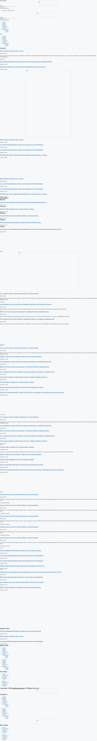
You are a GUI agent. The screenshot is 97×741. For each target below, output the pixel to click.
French (6, 31)
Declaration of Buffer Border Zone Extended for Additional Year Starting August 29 (22, 67)
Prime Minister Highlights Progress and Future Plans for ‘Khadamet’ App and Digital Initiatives (26, 61)
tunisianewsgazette (18, 688)
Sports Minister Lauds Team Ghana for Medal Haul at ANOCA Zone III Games (21, 582)
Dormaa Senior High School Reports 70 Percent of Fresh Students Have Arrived (21, 387)
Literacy (4, 25)
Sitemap (4, 678)
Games (4, 28)
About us (4, 676)
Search (1, 6)
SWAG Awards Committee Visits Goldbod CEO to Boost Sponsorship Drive (20, 587)
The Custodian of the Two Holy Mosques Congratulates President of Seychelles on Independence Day (27, 319)
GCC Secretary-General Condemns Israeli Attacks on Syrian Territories (19, 293)
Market (4, 23)
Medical (4, 24)
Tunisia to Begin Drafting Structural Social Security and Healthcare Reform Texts (22, 566)
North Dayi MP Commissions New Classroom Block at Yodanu (17, 209)
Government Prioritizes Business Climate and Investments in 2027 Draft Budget (21, 144)
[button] (48, 5)
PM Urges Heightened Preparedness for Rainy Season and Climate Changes (20, 222)
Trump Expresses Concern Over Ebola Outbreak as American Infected (19, 215)
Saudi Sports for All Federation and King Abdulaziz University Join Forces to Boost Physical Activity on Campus (30, 229)
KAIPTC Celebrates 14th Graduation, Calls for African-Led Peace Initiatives (21, 356)
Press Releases (6, 29)
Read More (2, 301)
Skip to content (3, 0)
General (4, 22)
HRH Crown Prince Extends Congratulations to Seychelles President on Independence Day (24, 311)
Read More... (2, 59)
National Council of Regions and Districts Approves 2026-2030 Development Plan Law (23, 202)
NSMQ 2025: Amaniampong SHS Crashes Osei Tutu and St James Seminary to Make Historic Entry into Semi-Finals (32, 392)
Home (4, 674)
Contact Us (5, 677)
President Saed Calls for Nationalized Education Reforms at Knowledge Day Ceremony (23, 155)
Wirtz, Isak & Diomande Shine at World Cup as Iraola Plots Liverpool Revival (21, 577)
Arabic (6, 30)
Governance (5, 26)
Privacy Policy (6, 675)
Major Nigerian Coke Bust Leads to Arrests (11, 51)
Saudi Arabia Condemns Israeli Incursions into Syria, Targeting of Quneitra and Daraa (23, 377)
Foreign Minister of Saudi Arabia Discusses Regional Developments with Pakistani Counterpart (25, 304)
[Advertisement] (39, 167)
